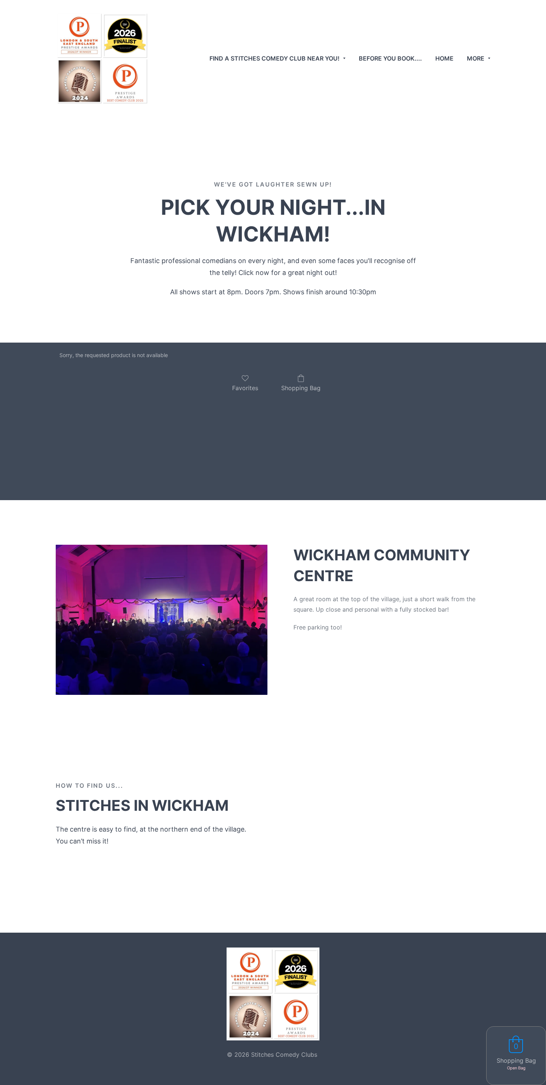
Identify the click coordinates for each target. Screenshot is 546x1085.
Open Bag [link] (516, 1068)
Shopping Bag (301, 388)
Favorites (245, 388)
